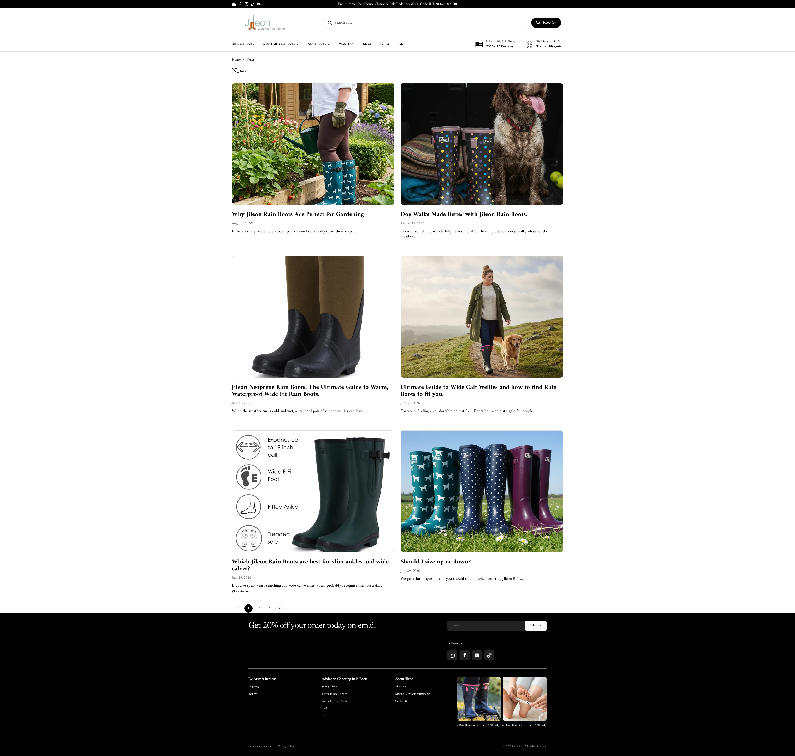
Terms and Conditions (261, 746)
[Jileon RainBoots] (265, 22)
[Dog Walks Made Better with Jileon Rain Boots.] (482, 144)
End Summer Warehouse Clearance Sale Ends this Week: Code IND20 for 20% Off (397, 4)
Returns (252, 694)
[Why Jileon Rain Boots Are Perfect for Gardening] (313, 144)
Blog (324, 715)
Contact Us (401, 701)
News (250, 60)
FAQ (324, 708)
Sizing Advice (329, 687)
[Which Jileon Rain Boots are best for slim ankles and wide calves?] (313, 491)
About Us (400, 687)
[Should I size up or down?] (482, 491)
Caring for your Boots (334, 701)
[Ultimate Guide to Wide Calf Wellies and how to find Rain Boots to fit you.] (482, 317)
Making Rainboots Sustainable (412, 694)
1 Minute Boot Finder (334, 694)
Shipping (253, 687)
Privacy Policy (286, 746)
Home (236, 60)
